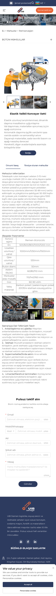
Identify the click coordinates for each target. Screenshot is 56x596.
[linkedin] (35, 542)
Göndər (28, 484)
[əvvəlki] (4, 102)
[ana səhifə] (21, 10)
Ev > (4, 31)
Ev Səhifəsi (14, 22)
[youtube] (21, 542)
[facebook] (28, 542)
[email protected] (23, 3)
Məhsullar (28, 22)
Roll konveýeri (42, 22)
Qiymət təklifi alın (45, 10)
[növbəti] (50, 102)
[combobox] (10, 431)
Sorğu (28, 153)
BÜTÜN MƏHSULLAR (13, 39)
